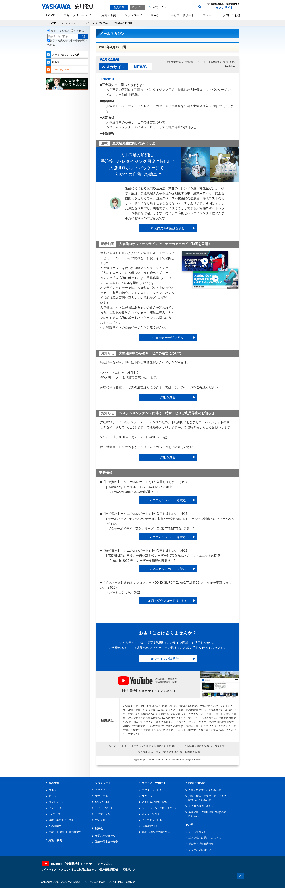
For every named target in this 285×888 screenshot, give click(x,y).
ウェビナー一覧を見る (167, 337)
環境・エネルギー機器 (61, 820)
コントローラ (56, 802)
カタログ (100, 790)
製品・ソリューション (78, 15)
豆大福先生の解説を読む (168, 228)
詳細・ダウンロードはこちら (168, 600)
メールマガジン (69, 23)
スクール (208, 15)
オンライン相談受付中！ (168, 658)
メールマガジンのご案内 (66, 54)
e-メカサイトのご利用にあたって (78, 869)
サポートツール (104, 808)
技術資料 (100, 820)
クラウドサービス (152, 820)
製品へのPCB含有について (157, 831)
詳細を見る (167, 397)
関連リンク (129, 869)
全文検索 (79, 30)
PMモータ (54, 814)
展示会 (155, 15)
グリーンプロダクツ (199, 849)
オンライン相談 (151, 814)
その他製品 (55, 826)
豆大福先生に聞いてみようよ (204, 837)
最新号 (56, 62)
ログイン (137, 7)
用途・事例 (108, 15)
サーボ (52, 796)
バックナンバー (61, 69)
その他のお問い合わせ (201, 806)
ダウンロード (133, 15)
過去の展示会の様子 (106, 841)
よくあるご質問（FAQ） (156, 802)
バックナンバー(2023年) (95, 23)
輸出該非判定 (149, 826)
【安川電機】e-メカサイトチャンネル (146, 690)
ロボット (54, 790)
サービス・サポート (181, 15)
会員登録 (118, 7)
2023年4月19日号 (122, 23)
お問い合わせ (231, 15)
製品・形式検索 (60, 30)
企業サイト (159, 7)
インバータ (55, 808)
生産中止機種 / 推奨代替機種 (65, 831)
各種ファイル (102, 814)
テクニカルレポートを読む (167, 500)
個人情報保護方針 (109, 869)
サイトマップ (48, 869)
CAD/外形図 (102, 802)
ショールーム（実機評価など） (159, 808)
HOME (50, 15)
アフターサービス (152, 790)
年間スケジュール (105, 835)
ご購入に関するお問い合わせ (204, 790)
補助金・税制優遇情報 (201, 843)
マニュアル (101, 796)
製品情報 (53, 782)
